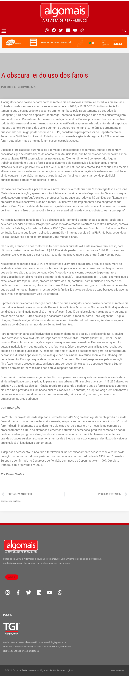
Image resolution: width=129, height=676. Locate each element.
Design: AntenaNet (117, 670)
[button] (4, 31)
